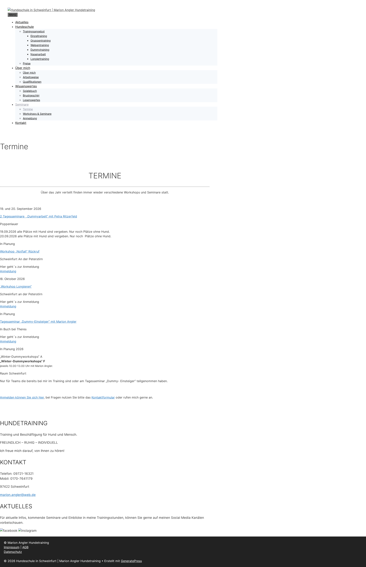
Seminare (22, 104)
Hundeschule (24, 27)
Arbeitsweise (31, 77)
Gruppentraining (40, 40)
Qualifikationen (32, 81)
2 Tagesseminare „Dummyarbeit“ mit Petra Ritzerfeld (38, 216)
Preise (26, 63)
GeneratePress (131, 561)
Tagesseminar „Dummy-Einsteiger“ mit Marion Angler (38, 321)
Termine (28, 109)
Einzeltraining (38, 36)
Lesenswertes (31, 100)
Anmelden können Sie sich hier (22, 397)
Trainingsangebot (34, 31)
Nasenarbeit (38, 54)
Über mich (22, 68)
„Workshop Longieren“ (16, 286)
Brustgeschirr (31, 95)
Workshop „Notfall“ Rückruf (19, 251)
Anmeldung (30, 118)
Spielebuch (30, 90)
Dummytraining (39, 49)
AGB (25, 547)
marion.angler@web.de (18, 495)
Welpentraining (39, 45)
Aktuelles (21, 22)
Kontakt (20, 123)
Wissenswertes (26, 86)
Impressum (11, 547)
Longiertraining (39, 58)
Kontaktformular (103, 397)
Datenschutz (13, 552)
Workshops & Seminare (37, 113)
